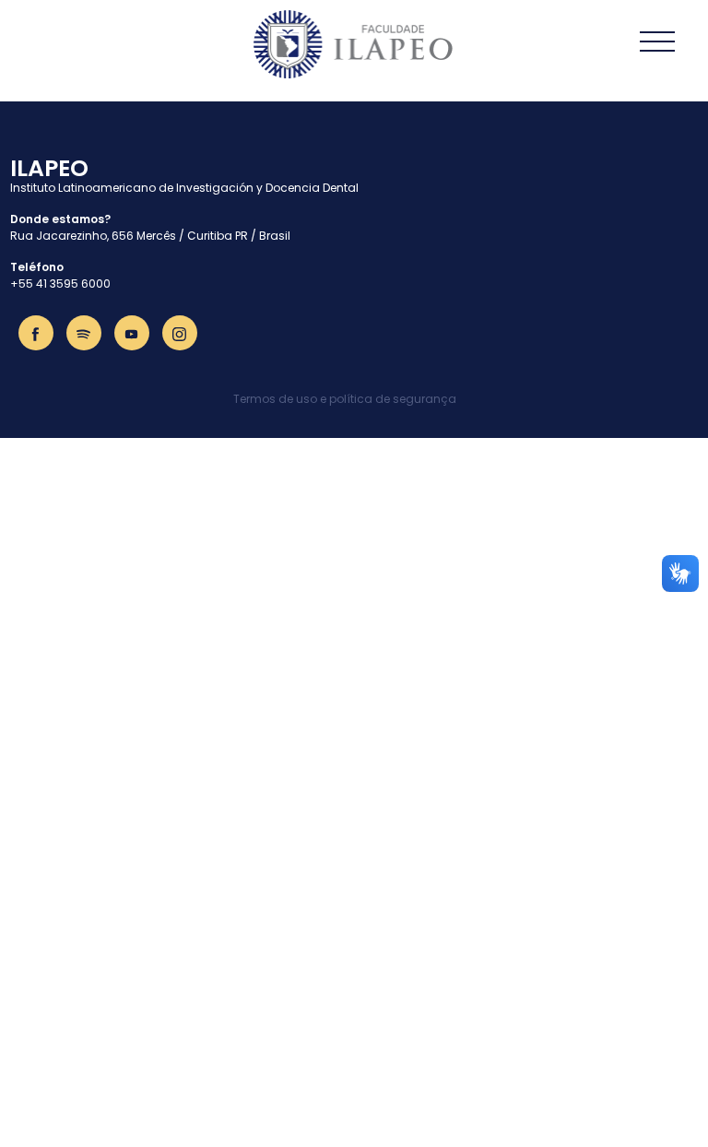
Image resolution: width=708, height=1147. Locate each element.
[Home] (354, 44)
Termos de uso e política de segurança (344, 399)
